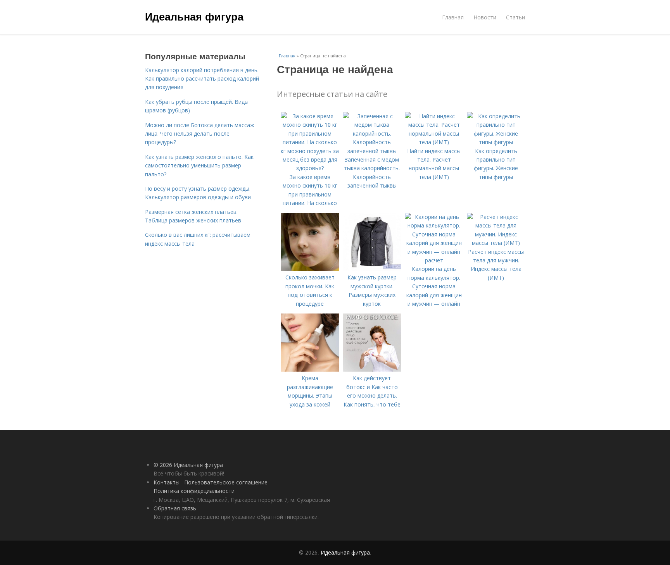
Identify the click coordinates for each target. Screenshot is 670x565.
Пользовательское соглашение (226, 482)
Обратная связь (175, 508)
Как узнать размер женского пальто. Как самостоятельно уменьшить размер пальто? (199, 165)
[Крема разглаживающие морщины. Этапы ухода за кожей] (310, 369)
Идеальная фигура (194, 16)
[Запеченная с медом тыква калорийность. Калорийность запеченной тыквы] (372, 151)
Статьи (515, 17)
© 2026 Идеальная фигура (188, 465)
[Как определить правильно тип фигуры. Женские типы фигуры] (496, 142)
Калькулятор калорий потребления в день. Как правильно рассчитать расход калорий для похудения (202, 78)
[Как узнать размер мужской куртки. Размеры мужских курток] (372, 268)
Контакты (167, 482)
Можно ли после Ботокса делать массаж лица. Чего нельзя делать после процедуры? (199, 133)
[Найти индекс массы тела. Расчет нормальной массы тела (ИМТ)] (434, 142)
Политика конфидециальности (194, 490)
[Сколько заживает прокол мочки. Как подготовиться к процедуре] (310, 268)
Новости (484, 17)
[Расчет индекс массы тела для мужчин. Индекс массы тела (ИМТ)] (496, 242)
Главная (453, 17)
